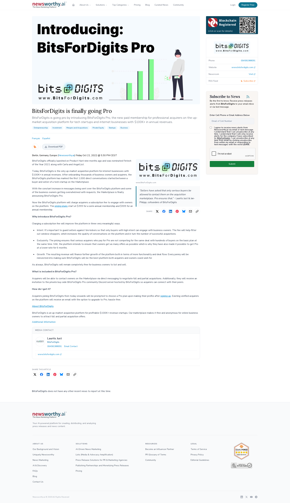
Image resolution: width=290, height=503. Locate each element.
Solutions (100, 4)
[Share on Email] (190, 211)
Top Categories (119, 4)
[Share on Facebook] (164, 211)
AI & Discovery (40, 465)
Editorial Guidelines (200, 460)
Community (178, 4)
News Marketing (40, 460)
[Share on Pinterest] (177, 211)
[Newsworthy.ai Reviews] (241, 451)
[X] (246, 497)
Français (36, 138)
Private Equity (98, 128)
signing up (165, 296)
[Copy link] (197, 211)
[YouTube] (251, 497)
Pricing (137, 4)
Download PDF (55, 146)
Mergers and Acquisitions (77, 128)
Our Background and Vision (46, 449)
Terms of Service (199, 449)
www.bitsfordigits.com (48, 354)
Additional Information (44, 322)
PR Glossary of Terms (155, 454)
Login (232, 4)
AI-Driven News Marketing (88, 449)
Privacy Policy (197, 454)
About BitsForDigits (43, 306)
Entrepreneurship (41, 128)
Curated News (161, 4)
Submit (232, 163)
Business (124, 128)
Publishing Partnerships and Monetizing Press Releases (102, 465)
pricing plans (61, 206)
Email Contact (70, 346)
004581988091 (54, 346)
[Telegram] (256, 497)
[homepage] (73, 5)
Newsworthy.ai (66, 155)
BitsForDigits (53, 342)
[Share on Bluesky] (184, 211)
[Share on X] (157, 211)
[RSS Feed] (35, 147)
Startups (112, 128)
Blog (147, 4)
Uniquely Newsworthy (43, 454)
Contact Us (38, 481)
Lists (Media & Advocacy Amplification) (94, 454)
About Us (84, 4)
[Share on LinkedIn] (170, 211)
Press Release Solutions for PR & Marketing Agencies (101, 460)
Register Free (248, 4)
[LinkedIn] (241, 497)
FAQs (35, 471)
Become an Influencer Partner (159, 449)
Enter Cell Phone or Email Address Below (230, 115)
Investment (57, 128)
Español (46, 138)
